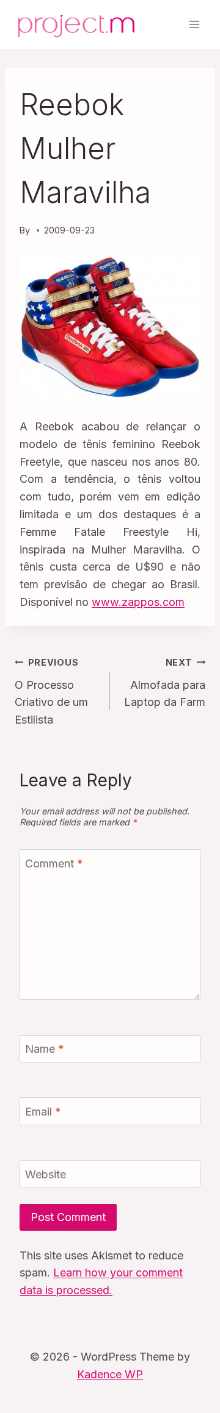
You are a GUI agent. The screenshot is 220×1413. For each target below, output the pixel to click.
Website (45, 1174)
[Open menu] (194, 24)
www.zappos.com (138, 602)
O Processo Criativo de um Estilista (51, 691)
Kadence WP (110, 1374)
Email (43, 1111)
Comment (54, 863)
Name (44, 1048)
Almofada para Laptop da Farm (164, 683)
